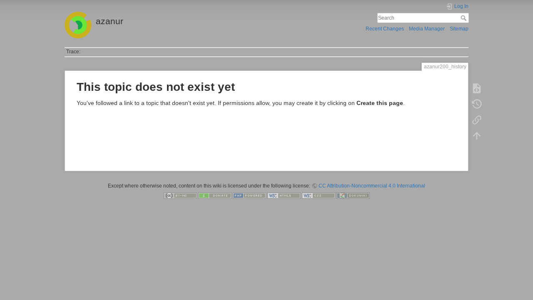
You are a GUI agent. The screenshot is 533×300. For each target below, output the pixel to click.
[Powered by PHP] (249, 195)
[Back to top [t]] (476, 136)
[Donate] (215, 195)
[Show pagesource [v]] (476, 88)
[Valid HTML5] (284, 195)
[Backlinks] (476, 120)
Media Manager (427, 29)
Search (464, 18)
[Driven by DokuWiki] (353, 195)
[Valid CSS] (318, 195)
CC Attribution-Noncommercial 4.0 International (372, 186)
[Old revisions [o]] (476, 104)
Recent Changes (385, 29)
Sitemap (459, 29)
